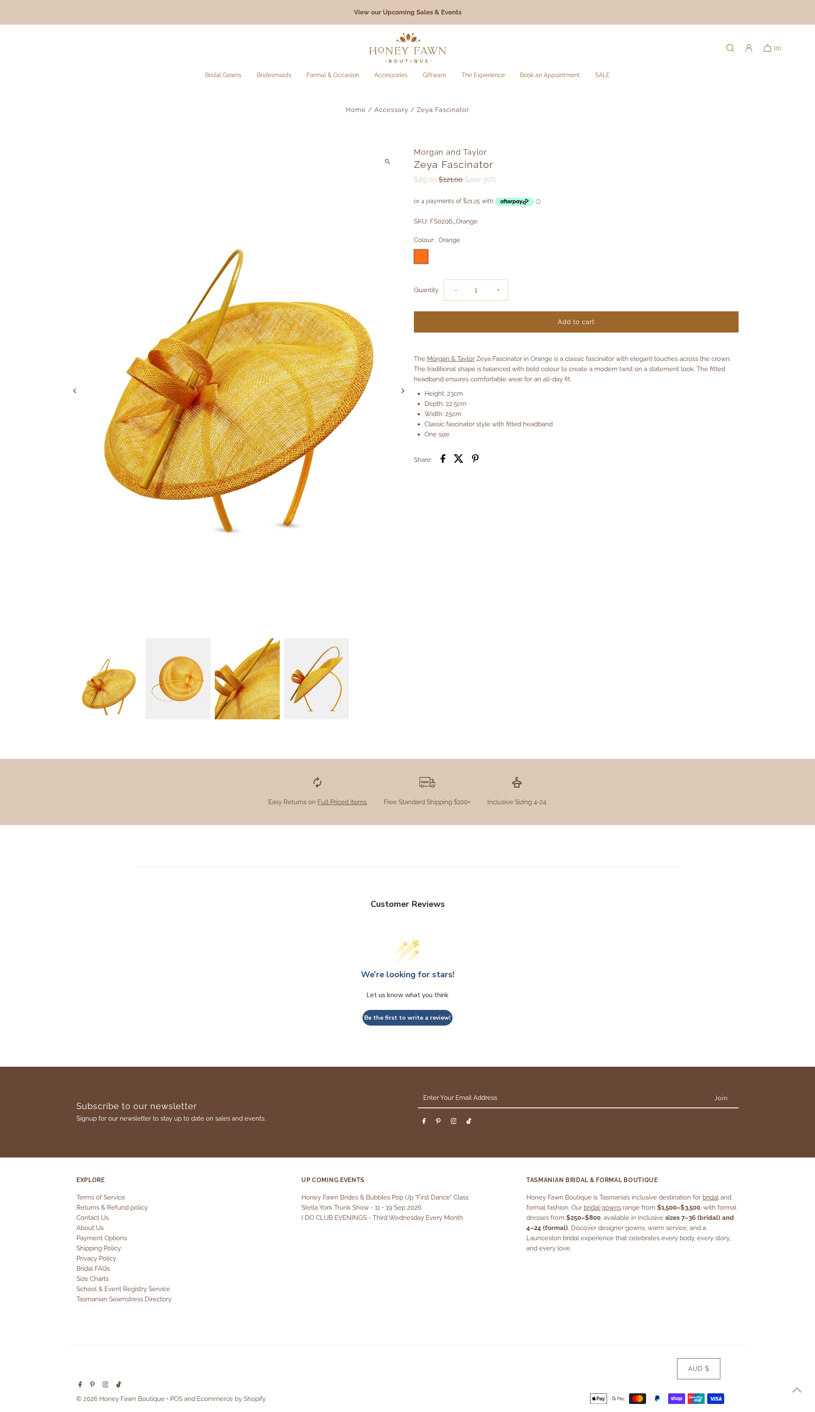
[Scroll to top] (797, 1389)
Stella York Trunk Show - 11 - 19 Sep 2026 (361, 1207)
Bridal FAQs (93, 1268)
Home (356, 110)
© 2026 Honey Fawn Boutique (121, 1399)
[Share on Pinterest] (475, 460)
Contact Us (92, 1218)
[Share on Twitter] (459, 460)
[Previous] (75, 390)
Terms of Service (100, 1197)
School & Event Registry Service (123, 1289)
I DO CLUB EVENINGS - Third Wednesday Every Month (382, 1218)
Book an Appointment (550, 75)
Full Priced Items (342, 802)
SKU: (421, 221)
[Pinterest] (438, 1123)
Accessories (391, 75)
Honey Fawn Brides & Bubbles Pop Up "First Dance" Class (385, 1197)
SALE (602, 75)
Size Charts (92, 1279)
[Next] (402, 390)
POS (176, 1399)
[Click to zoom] (387, 161)
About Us (90, 1228)
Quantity (426, 290)
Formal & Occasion (332, 75)
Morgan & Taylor (451, 359)
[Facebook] (424, 1123)
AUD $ (698, 1369)
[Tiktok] (469, 1123)
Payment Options (101, 1238)
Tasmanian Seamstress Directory (123, 1299)
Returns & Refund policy (112, 1207)
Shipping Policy (98, 1248)
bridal (711, 1197)
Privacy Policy (96, 1258)
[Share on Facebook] (443, 460)
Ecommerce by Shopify (231, 1399)
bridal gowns (602, 1207)
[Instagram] (454, 1123)
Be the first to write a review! (407, 1018)
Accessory (391, 110)
